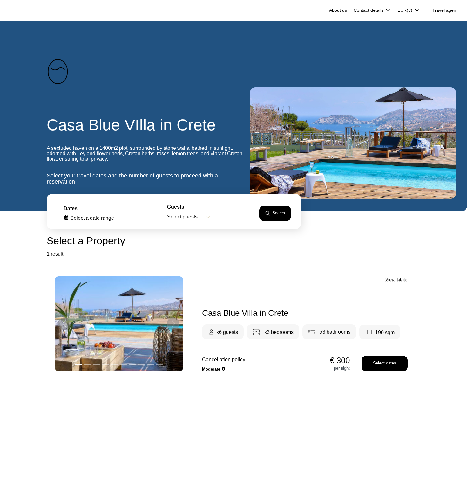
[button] (64, 323)
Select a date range (91, 218)
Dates (71, 208)
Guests (175, 207)
